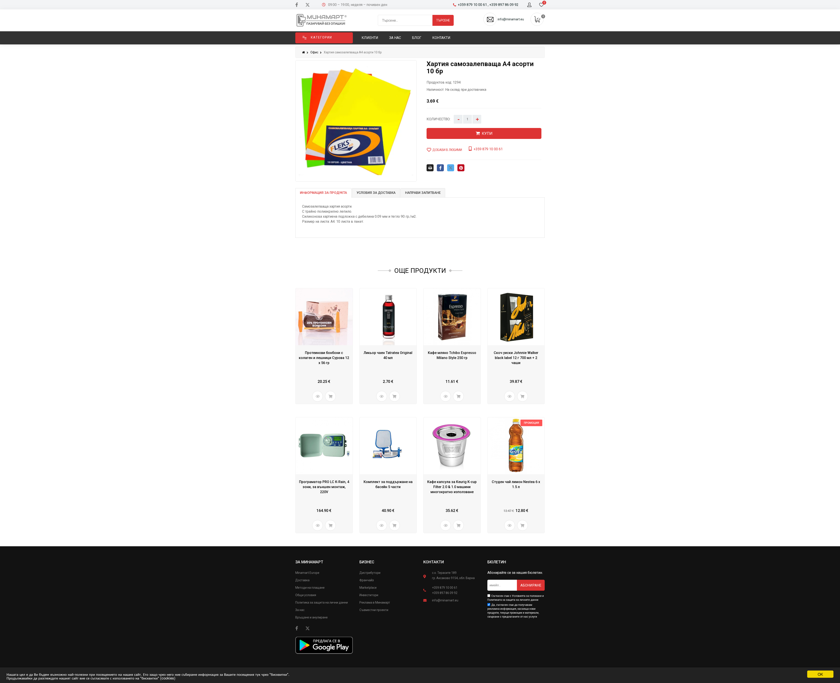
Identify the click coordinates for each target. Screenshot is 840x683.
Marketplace (368, 587)
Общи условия (305, 595)
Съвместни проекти (373, 610)
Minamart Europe (307, 572)
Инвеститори (368, 595)
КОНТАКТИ (433, 562)
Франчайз (366, 580)
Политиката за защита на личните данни (512, 599)
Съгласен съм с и (515, 597)
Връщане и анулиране (311, 617)
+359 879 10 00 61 (444, 587)
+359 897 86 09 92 (444, 593)
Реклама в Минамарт (374, 602)
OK (820, 674)
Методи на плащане (310, 587)
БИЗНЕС (366, 562)
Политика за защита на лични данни (321, 602)
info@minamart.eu (445, 600)
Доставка (302, 580)
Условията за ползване (527, 595)
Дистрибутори (369, 572)
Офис (314, 52)
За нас (299, 610)
